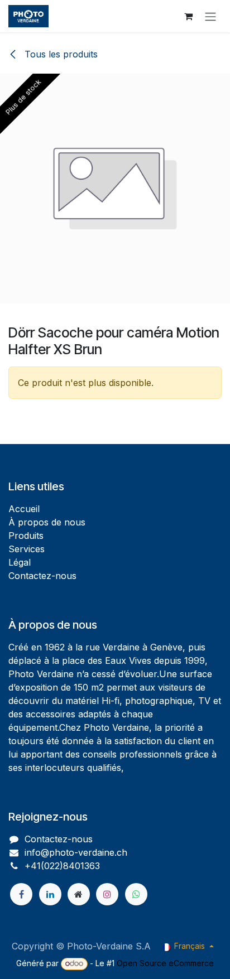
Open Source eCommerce (165, 963)
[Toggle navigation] (210, 16)
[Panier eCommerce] (188, 16)
